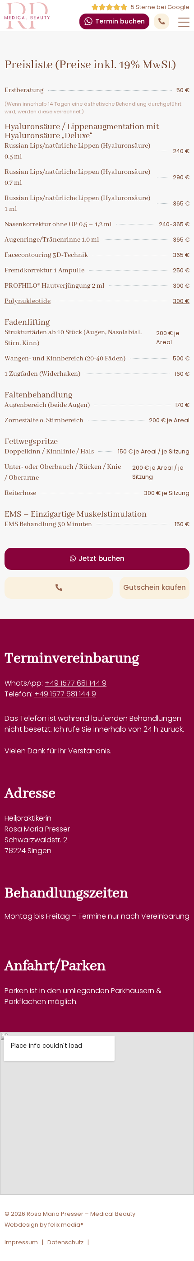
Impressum (21, 1242)
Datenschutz (65, 1242)
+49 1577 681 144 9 (75, 683)
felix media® (65, 1225)
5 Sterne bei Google (160, 7)
